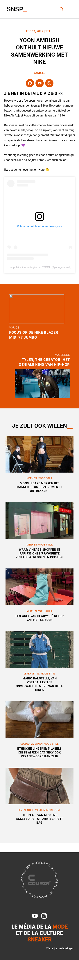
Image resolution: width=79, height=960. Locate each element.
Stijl (49, 31)
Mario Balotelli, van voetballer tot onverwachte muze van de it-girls (39, 684)
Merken (31, 478)
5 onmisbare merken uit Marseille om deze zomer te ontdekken (40, 487)
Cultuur (25, 743)
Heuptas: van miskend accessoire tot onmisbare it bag (39, 819)
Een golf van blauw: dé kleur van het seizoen (39, 618)
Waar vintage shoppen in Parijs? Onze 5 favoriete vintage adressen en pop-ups (39, 553)
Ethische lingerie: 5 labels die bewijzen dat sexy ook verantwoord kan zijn (39, 752)
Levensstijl (32, 673)
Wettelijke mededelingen (59, 948)
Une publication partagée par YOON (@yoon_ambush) (39, 267)
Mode (41, 478)
